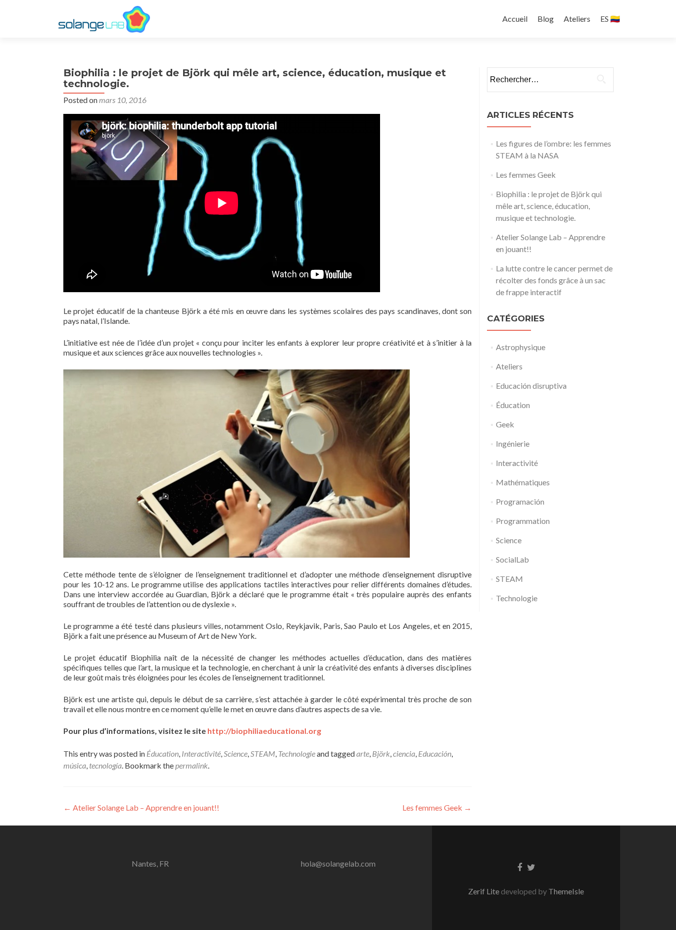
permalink (191, 765)
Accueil (515, 18)
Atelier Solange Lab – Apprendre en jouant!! (141, 807)
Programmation (523, 520)
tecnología (105, 765)
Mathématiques (523, 482)
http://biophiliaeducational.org (264, 730)
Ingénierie (513, 443)
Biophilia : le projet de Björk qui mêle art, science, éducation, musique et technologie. (549, 205)
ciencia (404, 753)
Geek (505, 424)
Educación (434, 753)
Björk (381, 753)
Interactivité (201, 753)
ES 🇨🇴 (610, 18)
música (74, 765)
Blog (545, 18)
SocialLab (512, 559)
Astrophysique (520, 347)
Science (235, 753)
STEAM (262, 753)
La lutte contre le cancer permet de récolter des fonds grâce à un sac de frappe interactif (554, 280)
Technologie (296, 753)
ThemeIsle (566, 891)
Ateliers (577, 18)
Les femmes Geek (437, 807)
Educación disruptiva (531, 385)
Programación (520, 501)
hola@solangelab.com (338, 863)
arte (362, 753)
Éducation (162, 753)
